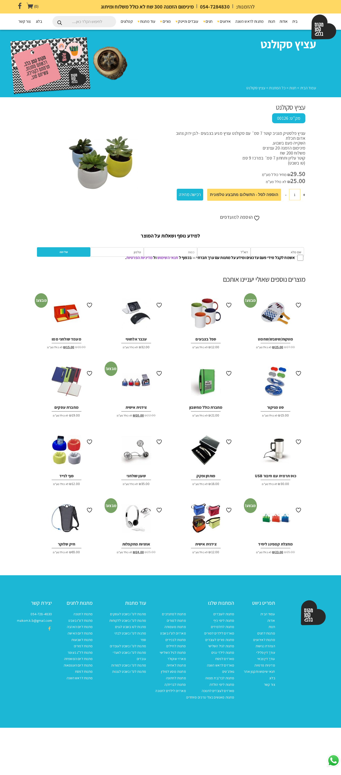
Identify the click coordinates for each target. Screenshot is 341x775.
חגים (209, 21)
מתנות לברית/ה (175, 684)
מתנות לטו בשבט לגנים (130, 626)
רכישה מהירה (190, 194)
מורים (166, 21)
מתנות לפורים (83, 646)
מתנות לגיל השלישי (221, 646)
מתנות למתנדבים (174, 614)
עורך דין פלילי (265, 652)
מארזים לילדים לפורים (219, 633)
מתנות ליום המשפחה (78, 658)
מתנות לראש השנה (249, 21)
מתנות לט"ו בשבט (80, 620)
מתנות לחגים (266, 633)
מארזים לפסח (224, 658)
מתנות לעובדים (223, 614)
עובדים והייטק (187, 21)
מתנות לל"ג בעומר (80, 652)
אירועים (225, 21)
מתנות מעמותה (175, 626)
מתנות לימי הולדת (221, 684)
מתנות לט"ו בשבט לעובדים (128, 646)
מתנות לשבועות (82, 640)
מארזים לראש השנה (220, 665)
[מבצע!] (276, 315)
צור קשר (24, 21)
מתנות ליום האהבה (80, 626)
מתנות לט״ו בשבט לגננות (129, 671)
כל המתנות (277, 87)
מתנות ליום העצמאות (78, 665)
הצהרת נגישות (265, 646)
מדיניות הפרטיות (139, 257)
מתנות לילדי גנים (222, 652)
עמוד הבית (308, 87)
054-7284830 (215, 6)
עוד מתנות (147, 21)
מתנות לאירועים (264, 640)
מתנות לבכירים (176, 640)
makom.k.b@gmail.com (34, 620)
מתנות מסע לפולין (173, 671)
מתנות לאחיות (176, 665)
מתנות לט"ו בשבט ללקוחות (127, 620)
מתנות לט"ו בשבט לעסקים (128, 614)
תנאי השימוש (167, 257)
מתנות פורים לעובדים (219, 640)
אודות (284, 21)
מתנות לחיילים (176, 646)
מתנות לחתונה (176, 678)
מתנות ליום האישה (80, 633)
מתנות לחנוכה (83, 614)
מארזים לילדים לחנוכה (170, 690)
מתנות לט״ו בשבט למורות (128, 665)
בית (295, 21)
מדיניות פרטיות (264, 665)
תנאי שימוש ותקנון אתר (259, 671)
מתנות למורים (176, 620)
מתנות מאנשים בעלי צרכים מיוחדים (210, 697)
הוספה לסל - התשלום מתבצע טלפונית (244, 194)
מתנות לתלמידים (222, 626)
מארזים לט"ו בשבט (173, 633)
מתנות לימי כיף (223, 620)
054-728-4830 (41, 614)
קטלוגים (127, 21)
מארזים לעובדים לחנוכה (218, 690)
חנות (271, 21)
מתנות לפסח (84, 671)
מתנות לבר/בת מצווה (219, 678)
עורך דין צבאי (266, 658)
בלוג (39, 21)
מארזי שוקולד (177, 658)
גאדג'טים (228, 671)
